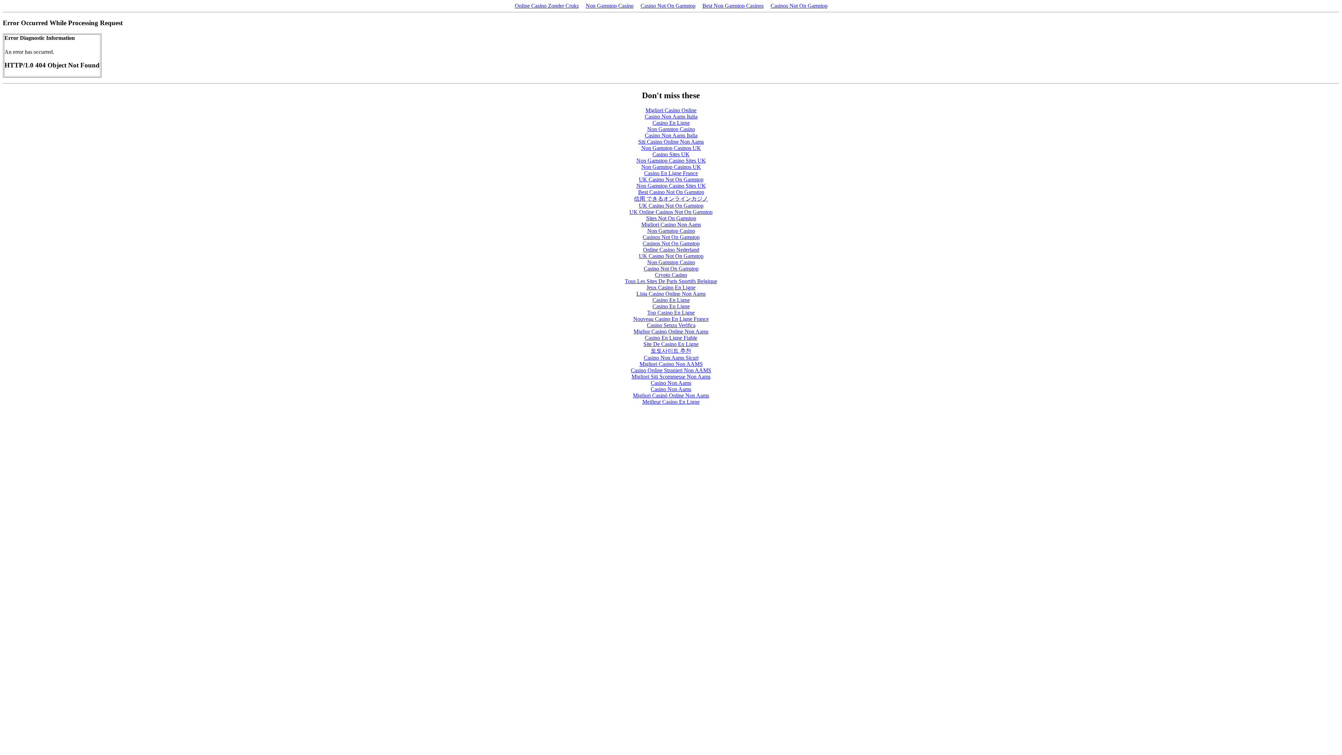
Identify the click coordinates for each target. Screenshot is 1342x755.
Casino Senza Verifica (671, 325)
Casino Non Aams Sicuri (671, 358)
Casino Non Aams (671, 383)
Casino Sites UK (671, 154)
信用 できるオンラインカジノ (671, 199)
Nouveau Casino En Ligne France (671, 319)
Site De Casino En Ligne (671, 344)
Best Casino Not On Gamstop (671, 192)
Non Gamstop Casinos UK (671, 148)
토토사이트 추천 (671, 351)
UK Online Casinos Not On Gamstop (671, 212)
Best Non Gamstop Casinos (733, 6)
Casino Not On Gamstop (668, 6)
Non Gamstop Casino (610, 6)
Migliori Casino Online (671, 110)
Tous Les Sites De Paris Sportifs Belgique (671, 281)
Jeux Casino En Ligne (671, 287)
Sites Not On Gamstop (671, 218)
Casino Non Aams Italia (671, 117)
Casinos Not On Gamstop (799, 6)
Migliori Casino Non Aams (671, 225)
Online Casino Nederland (671, 250)
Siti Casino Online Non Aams (671, 142)
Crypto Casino (671, 275)
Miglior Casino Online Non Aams (671, 332)
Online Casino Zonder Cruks (547, 6)
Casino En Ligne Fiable (671, 338)
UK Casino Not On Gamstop (671, 179)
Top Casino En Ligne (671, 313)
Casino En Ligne (671, 123)
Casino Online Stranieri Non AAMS (671, 370)
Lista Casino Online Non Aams (671, 294)
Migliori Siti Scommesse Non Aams (671, 377)
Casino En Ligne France (671, 173)
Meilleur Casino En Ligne (671, 402)
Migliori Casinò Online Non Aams (671, 395)
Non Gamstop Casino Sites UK (671, 161)
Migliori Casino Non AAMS (671, 364)
